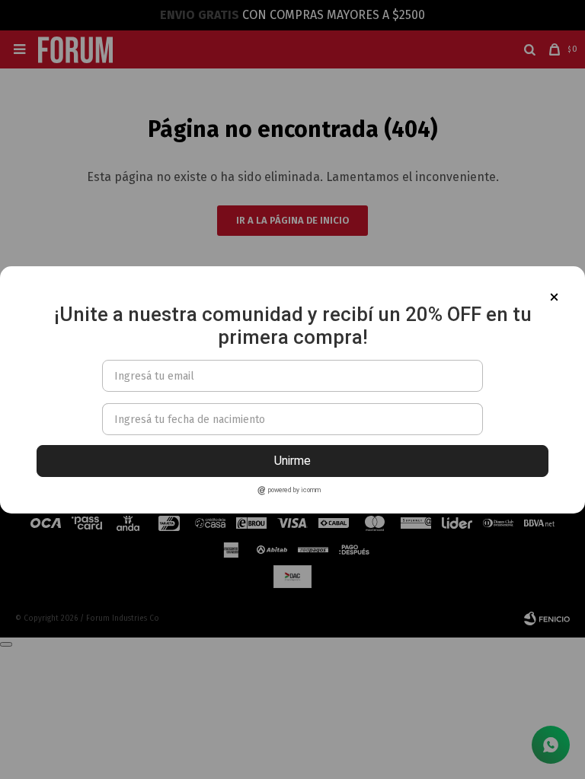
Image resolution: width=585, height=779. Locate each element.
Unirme (292, 460)
